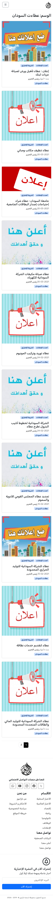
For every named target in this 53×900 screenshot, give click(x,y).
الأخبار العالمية (43, 803)
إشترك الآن (26, 886)
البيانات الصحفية (42, 838)
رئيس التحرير (33, 79)
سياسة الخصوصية (17, 808)
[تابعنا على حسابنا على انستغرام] (27, 786)
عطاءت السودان (41, 83)
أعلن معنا (46, 843)
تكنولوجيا (46, 818)
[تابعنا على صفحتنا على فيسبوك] (34, 786)
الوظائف (47, 823)
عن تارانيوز (22, 798)
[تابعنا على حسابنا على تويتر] (41, 786)
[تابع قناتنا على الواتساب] (13, 786)
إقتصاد (47, 808)
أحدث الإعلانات (42, 66)
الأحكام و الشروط (18, 803)
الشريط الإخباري (27, 66)
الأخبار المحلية (44, 798)
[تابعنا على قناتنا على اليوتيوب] (20, 786)
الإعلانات (46, 828)
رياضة (48, 813)
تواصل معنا (45, 848)
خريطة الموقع (20, 813)
